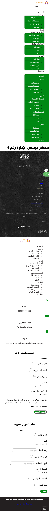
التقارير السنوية (35, 62)
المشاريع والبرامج (34, 35)
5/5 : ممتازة (39, 402)
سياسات (37, 50)
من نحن (41, 15)
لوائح (38, 53)
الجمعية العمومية (34, 20)
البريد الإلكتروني (40, 370)
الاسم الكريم (41, 364)
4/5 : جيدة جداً (26, 402)
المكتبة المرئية (35, 41)
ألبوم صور (36, 38)
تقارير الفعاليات (35, 65)
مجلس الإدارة (35, 17)
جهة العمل (42, 485)
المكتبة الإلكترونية (37, 32)
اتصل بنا (41, 71)
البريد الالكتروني (40, 457)
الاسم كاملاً (42, 435)
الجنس (44, 383)
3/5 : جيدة (14, 402)
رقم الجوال (42, 377)
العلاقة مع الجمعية (39, 391)
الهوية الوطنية (41, 463)
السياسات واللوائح (37, 44)
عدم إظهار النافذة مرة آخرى (24, 504)
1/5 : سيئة (35, 405)
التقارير (41, 56)
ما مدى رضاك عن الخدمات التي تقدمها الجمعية (27, 400)
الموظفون (36, 27)
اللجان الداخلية (35, 24)
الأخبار (41, 30)
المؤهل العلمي (41, 469)
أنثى (36, 385)
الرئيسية (41, 12)
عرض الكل (36, 47)
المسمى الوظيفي (39, 478)
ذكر (42, 385)
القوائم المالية (35, 68)
